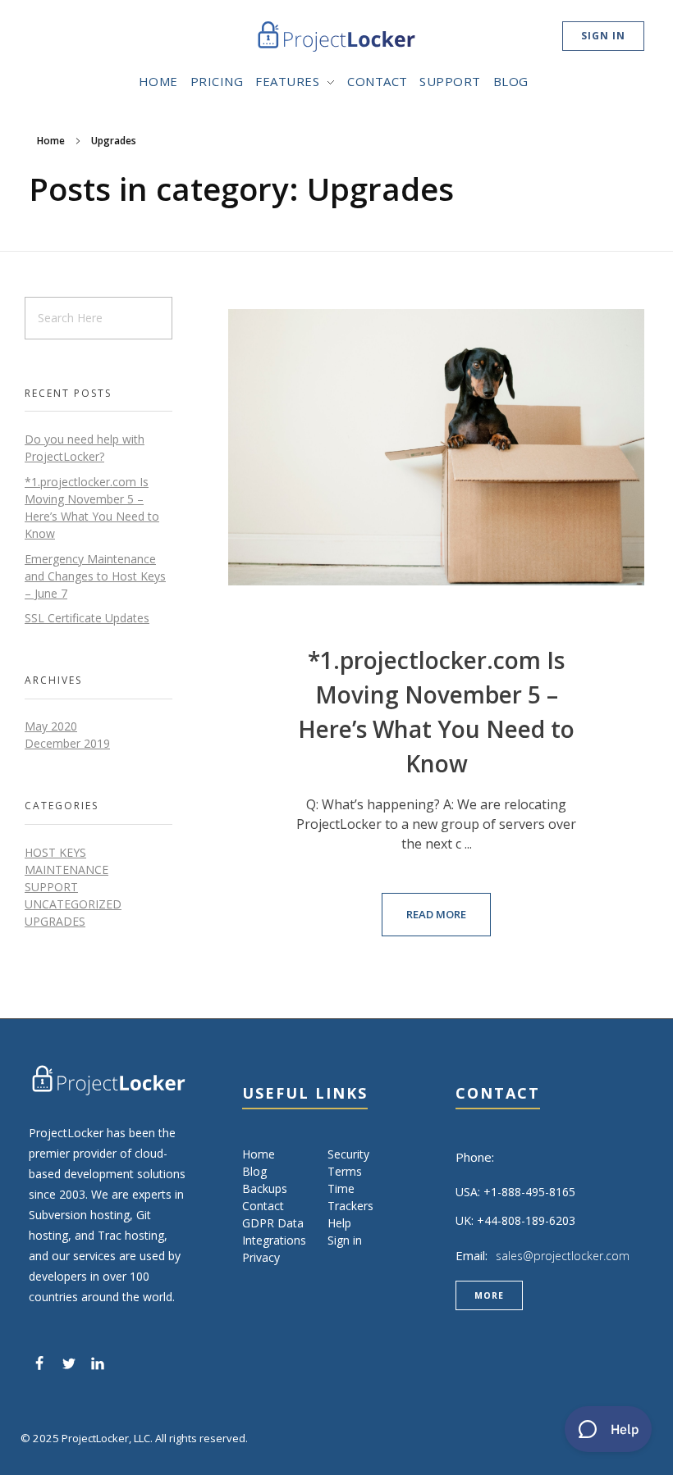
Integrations (274, 1240)
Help (339, 1223)
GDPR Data (273, 1223)
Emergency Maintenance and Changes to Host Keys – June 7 (95, 576)
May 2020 (51, 726)
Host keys (55, 852)
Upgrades (55, 921)
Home (51, 141)
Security (348, 1154)
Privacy (261, 1257)
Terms (344, 1171)
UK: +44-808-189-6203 (515, 1220)
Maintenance (66, 869)
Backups (264, 1188)
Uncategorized (73, 904)
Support (51, 887)
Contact (263, 1205)
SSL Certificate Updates (87, 618)
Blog (254, 1171)
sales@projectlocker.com (563, 1255)
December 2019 (67, 743)
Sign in (344, 1240)
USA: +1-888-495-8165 (515, 1192)
